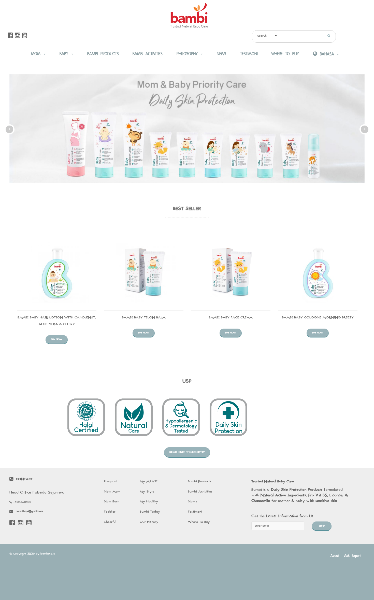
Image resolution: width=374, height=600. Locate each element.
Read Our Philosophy (187, 452)
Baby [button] (65, 53)
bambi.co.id (47, 554)
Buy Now (56, 339)
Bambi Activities (148, 53)
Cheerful (110, 522)
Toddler (110, 512)
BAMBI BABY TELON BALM (144, 317)
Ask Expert (352, 555)
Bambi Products (103, 53)
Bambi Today (150, 512)
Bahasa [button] (326, 54)
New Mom (112, 491)
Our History (149, 522)
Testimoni (249, 53)
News (221, 53)
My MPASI (148, 481)
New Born (111, 501)
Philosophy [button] (188, 53)
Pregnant (111, 481)
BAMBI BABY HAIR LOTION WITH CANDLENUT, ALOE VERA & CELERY (57, 321)
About (334, 555)
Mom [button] (37, 53)
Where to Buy (285, 53)
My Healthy (149, 501)
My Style (147, 491)
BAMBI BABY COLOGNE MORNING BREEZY (318, 317)
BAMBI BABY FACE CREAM (231, 317)
